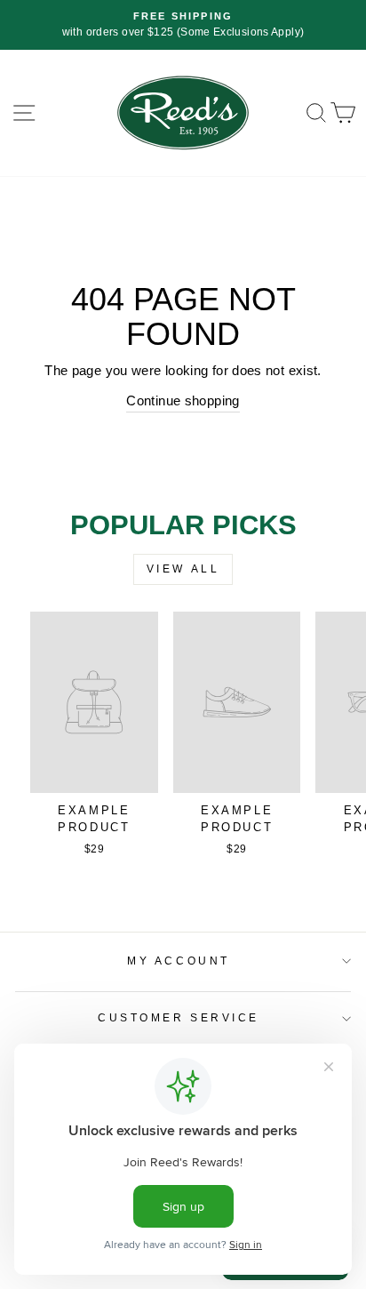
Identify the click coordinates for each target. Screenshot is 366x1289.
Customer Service (178, 1017)
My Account (178, 960)
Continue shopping (182, 401)
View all (183, 569)
